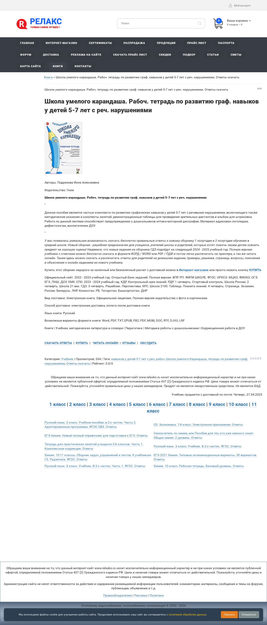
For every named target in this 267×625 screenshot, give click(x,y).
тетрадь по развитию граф (227, 359)
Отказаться (249, 614)
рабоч (160, 359)
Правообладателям (117, 595)
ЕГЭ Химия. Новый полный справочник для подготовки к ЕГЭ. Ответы (96, 435)
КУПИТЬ (82, 343)
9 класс (217, 404)
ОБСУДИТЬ (148, 343)
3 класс (97, 404)
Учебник (67, 359)
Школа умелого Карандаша (186, 359)
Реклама (140, 595)
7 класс (177, 404)
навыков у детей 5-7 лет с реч (132, 359)
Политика (157, 595)
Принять (229, 614)
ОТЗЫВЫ (128, 343)
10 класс (238, 404)
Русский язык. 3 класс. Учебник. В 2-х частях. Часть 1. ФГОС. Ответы (95, 466)
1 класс (57, 404)
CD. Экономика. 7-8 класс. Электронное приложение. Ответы (198, 424)
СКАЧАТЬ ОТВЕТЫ (58, 343)
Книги (48, 77)
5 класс (137, 404)
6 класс (157, 404)
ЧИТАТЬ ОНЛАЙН (105, 343)
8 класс (197, 404)
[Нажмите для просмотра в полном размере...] (63, 148)
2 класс (77, 404)
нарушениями (55, 363)
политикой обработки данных (187, 614)
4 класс (117, 404)
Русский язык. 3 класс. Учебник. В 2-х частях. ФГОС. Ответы (197, 446)
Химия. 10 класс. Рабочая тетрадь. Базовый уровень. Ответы (199, 466)
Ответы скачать (78, 363)
